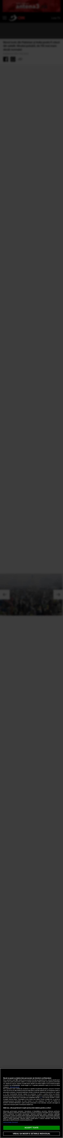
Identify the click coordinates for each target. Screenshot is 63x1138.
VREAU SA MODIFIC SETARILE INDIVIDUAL (31, 1133)
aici (41, 1097)
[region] (31, 1103)
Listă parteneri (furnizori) (10, 1122)
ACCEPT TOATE (31, 1128)
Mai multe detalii (14, 1087)
